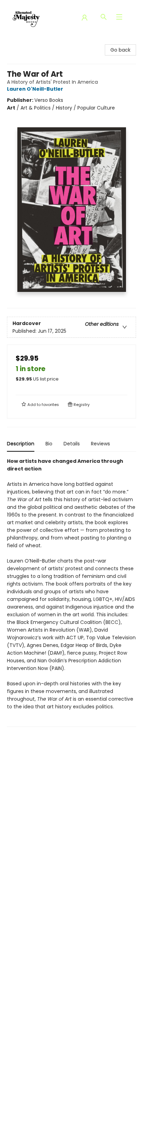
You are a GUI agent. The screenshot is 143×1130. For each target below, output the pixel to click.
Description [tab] (20, 443)
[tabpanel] (71, 592)
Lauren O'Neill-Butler (35, 88)
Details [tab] (72, 443)
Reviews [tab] (100, 443)
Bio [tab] (48, 443)
